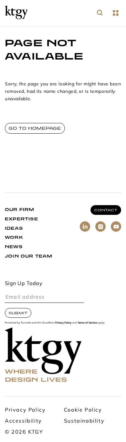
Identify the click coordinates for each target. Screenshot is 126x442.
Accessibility (23, 421)
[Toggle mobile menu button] (115, 13)
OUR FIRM (20, 209)
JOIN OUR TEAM (29, 256)
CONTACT (105, 210)
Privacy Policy (63, 323)
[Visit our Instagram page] (100, 226)
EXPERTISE (21, 218)
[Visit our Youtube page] (116, 226)
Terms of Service (87, 323)
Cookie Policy (83, 410)
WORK (14, 237)
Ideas (14, 228)
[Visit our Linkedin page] (85, 226)
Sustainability (84, 421)
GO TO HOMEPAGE (35, 128)
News (14, 246)
